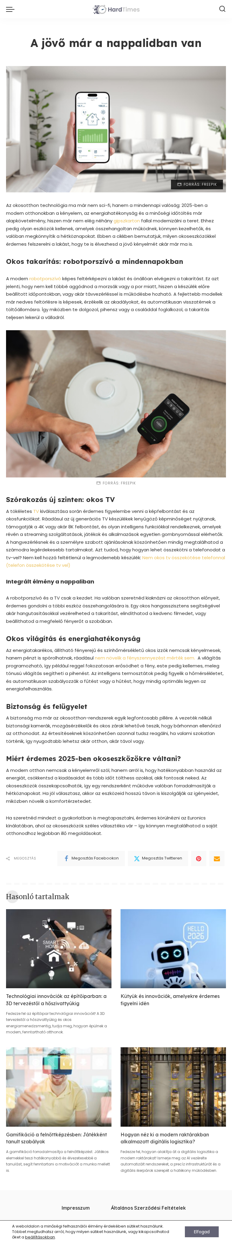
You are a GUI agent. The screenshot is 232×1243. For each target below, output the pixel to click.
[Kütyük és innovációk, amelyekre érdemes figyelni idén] (173, 949)
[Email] (216, 858)
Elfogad (202, 1232)
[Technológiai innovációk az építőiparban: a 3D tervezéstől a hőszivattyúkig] (58, 949)
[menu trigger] (12, 9)
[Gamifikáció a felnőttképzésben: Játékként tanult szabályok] (58, 1087)
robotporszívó (45, 278)
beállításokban (40, 1237)
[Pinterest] (198, 858)
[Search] (222, 9)
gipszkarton (127, 221)
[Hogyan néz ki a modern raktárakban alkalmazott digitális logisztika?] (173, 1087)
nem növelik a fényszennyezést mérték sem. (145, 658)
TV (36, 511)
